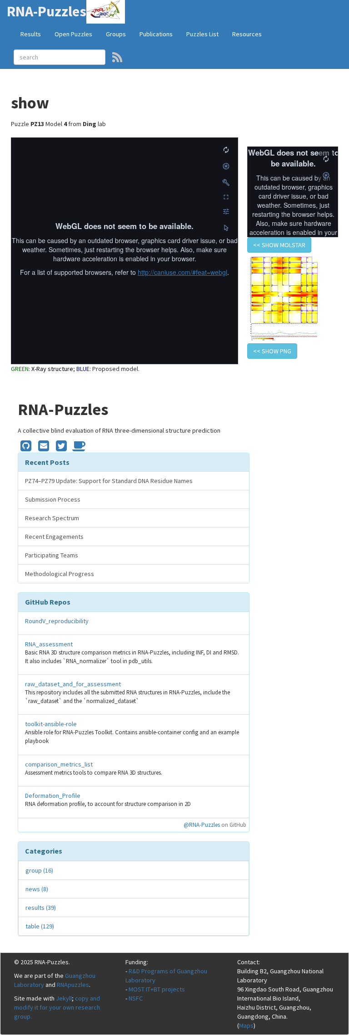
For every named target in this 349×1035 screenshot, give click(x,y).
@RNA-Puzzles (202, 825)
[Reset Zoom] (226, 149)
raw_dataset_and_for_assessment (73, 684)
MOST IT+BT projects (157, 989)
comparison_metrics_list (59, 764)
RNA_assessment (49, 644)
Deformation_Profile (52, 795)
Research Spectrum (52, 518)
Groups (116, 34)
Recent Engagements (54, 536)
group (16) (39, 870)
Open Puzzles (73, 34)
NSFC (136, 998)
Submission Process (52, 499)
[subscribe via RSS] (117, 57)
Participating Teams (51, 555)
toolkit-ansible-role (51, 724)
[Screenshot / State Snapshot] (226, 166)
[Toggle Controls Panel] (226, 182)
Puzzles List (202, 34)
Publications (156, 34)
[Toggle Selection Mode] (226, 227)
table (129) (39, 926)
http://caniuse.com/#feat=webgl (182, 272)
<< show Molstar (279, 245)
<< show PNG (272, 351)
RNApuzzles (73, 985)
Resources (247, 34)
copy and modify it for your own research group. (57, 1007)
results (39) (40, 907)
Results (30, 34)
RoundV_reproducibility (57, 621)
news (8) (36, 889)
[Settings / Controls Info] (226, 211)
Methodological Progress (59, 574)
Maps (246, 1025)
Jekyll (64, 998)
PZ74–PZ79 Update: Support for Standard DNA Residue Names (109, 481)
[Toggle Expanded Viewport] (226, 197)
